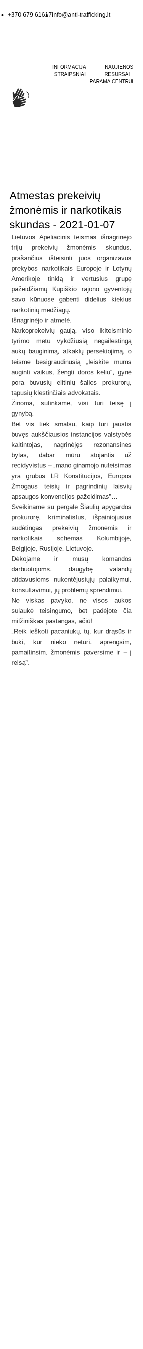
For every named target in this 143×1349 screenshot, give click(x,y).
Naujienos (52, 176)
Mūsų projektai (23, 1164)
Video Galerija (23, 1053)
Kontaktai (17, 1134)
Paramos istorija (25, 1214)
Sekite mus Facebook (45, 1001)
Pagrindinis (19, 176)
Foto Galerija (21, 1038)
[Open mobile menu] (6, 135)
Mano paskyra (23, 1199)
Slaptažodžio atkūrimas (34, 1244)
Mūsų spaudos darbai (32, 1068)
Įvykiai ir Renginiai (27, 1149)
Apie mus (17, 1118)
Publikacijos (20, 1083)
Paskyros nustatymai (31, 1229)
